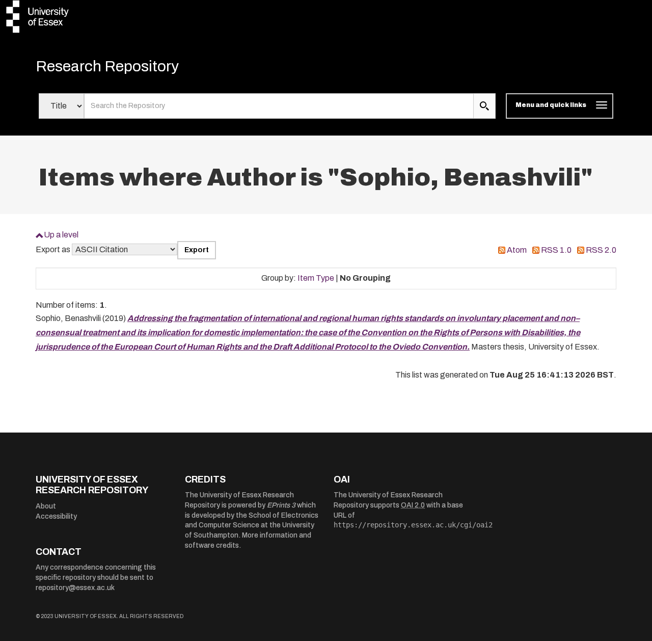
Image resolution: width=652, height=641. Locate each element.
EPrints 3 (281, 505)
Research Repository (107, 66)
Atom (517, 250)
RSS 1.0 (556, 250)
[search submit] (484, 106)
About (46, 506)
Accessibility (56, 516)
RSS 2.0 (601, 250)
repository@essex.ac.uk (75, 588)
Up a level (61, 234)
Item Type (315, 278)
